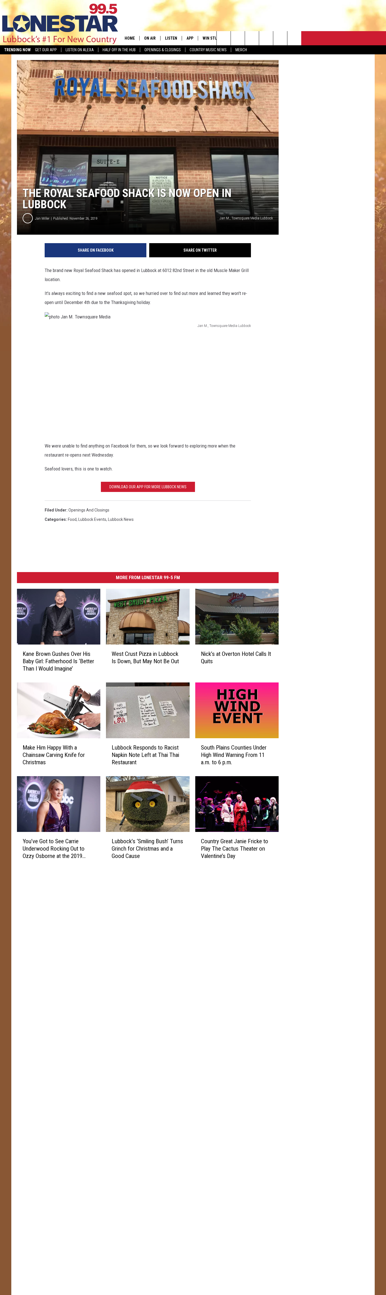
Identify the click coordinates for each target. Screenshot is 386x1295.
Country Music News (208, 50)
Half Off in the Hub (119, 50)
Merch (241, 50)
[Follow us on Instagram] (266, 38)
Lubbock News (121, 519)
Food (72, 519)
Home (130, 38)
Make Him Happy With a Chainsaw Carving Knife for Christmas (54, 755)
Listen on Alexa (80, 50)
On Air (150, 38)
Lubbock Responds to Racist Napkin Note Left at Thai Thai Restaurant (145, 755)
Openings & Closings (162, 50)
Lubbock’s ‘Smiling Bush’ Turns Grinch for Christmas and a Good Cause (147, 848)
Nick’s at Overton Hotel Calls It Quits (236, 657)
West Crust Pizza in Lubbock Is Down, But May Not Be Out (145, 657)
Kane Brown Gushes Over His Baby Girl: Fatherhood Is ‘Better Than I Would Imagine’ (58, 661)
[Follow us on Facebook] (252, 38)
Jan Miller (42, 218)
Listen (171, 38)
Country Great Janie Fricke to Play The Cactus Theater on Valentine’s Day (234, 848)
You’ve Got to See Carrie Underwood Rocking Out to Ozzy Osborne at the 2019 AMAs (53, 849)
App (190, 38)
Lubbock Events (92, 519)
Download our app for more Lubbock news (148, 487)
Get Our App (46, 50)
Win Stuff (212, 38)
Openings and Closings (88, 510)
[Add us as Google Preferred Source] (238, 38)
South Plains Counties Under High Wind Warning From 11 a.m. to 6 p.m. (233, 755)
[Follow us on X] (294, 38)
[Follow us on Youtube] (280, 38)
